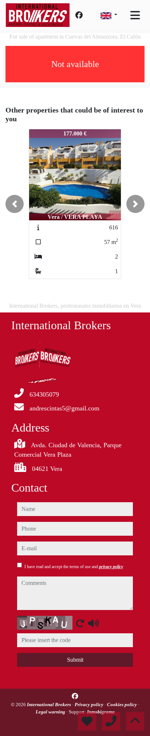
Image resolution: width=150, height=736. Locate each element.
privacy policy (111, 566)
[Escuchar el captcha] (93, 623)
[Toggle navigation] (135, 15)
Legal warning (51, 712)
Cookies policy (122, 704)
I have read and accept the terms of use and (73, 566)
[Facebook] (79, 15)
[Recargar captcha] (80, 623)
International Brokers (49, 704)
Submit (75, 660)
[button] (14, 204)
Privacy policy (89, 704)
